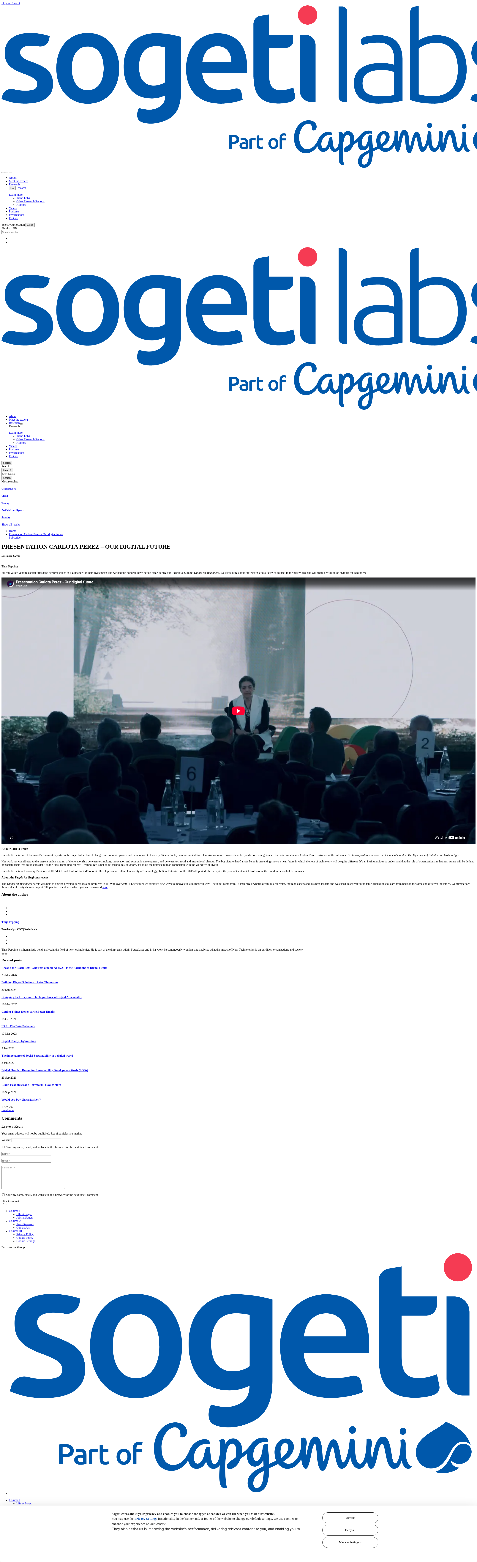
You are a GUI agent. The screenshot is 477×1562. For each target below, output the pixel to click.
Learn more (16, 194)
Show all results (10, 524)
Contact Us (23, 1227)
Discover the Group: (13, 1247)
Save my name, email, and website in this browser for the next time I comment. (52, 1147)
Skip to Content (10, 3)
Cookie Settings (25, 1241)
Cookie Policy (24, 1237)
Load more (7, 1110)
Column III (15, 1231)
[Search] (2, 172)
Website (6, 1140)
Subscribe (14, 537)
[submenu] (21, 424)
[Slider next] (5, 953)
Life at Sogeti (24, 1214)
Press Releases (25, 1224)
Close (30, 224)
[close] (6, 172)
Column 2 (15, 1220)
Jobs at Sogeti (24, 1217)
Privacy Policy (25, 1234)
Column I (14, 1210)
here (105, 887)
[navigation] (10, 172)
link (12, 188)
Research (21, 188)
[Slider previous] (2, 953)
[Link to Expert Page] (238, 901)
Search (7, 462)
